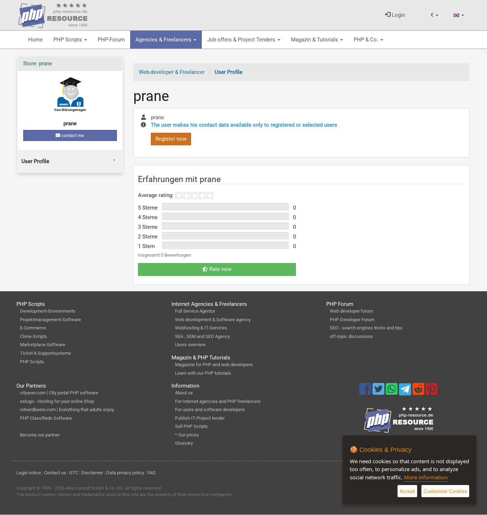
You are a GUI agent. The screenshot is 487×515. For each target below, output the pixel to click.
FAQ (151, 472)
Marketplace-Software (42, 344)
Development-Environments (48, 311)
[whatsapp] (392, 392)
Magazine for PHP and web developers (214, 364)
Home (35, 39)
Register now (170, 139)
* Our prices (187, 435)
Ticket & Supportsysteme (45, 353)
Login (397, 15)
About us (184, 392)
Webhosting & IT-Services (201, 327)
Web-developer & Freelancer (172, 72)
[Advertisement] (70, 227)
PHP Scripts (68, 39)
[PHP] (52, 14)
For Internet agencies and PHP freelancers (218, 401)
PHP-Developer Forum (352, 319)
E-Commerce (33, 327)
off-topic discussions (351, 336)
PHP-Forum (111, 39)
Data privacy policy (125, 472)
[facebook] (366, 392)
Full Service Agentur (195, 311)
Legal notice (28, 472)
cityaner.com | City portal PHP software (59, 392)
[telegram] (405, 391)
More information (426, 477)
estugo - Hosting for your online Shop (57, 401)
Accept (407, 491)
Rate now (219, 269)
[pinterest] (431, 392)
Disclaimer (92, 472)
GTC (73, 472)
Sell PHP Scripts (191, 426)
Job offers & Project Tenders (242, 39)
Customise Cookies (445, 491)
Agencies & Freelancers (164, 39)
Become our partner (40, 435)
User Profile (35, 161)
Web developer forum (351, 311)
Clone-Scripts (33, 336)
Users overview (190, 344)
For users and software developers (210, 409)
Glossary (184, 443)
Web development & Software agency (213, 319)
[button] (434, 15)
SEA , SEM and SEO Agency (202, 336)
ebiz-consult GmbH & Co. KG (94, 488)
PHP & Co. (367, 39)
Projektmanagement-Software (50, 319)
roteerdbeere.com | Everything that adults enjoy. (67, 409)
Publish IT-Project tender (200, 418)
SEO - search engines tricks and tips (366, 327)
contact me (72, 135)
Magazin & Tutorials (315, 39)
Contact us (55, 472)
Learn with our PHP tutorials (203, 373)
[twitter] (379, 392)
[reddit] (419, 392)
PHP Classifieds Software (46, 418)
